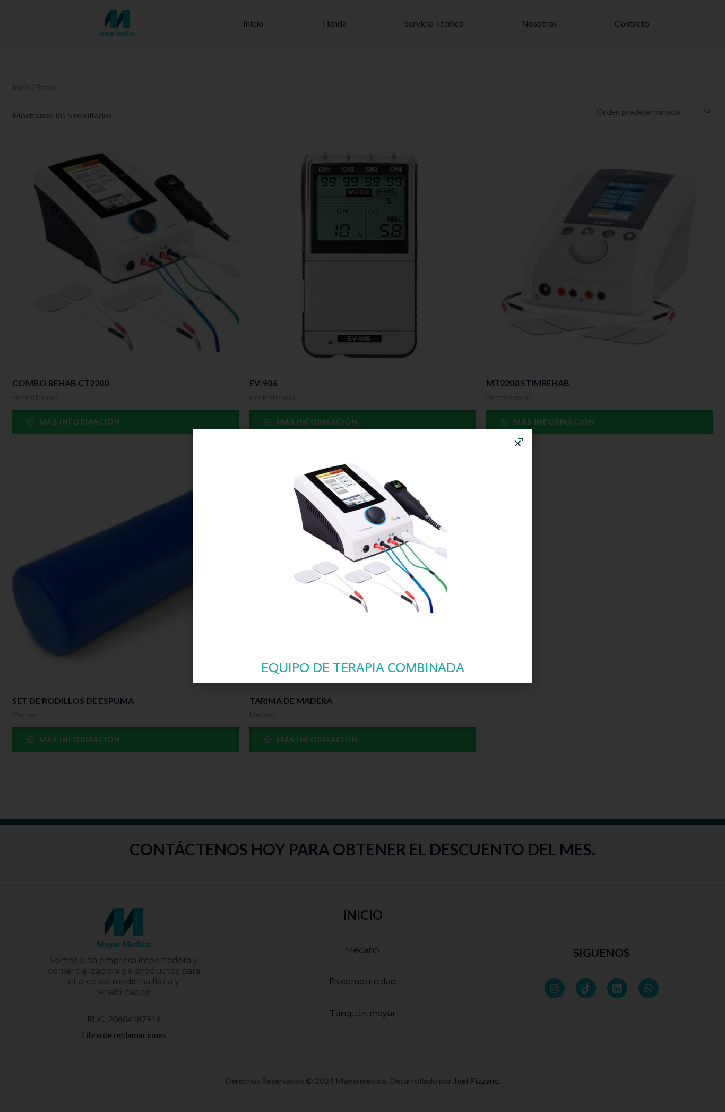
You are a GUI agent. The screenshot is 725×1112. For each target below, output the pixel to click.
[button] (518, 443)
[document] (362, 556)
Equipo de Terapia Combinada (362, 667)
